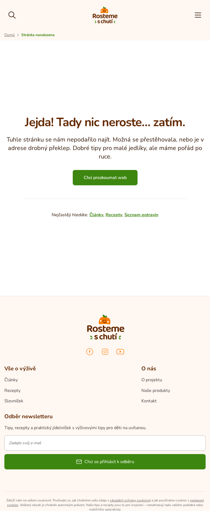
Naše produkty (155, 391)
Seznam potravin (141, 215)
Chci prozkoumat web (105, 178)
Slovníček (13, 401)
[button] (198, 15)
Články (96, 215)
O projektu (151, 380)
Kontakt (149, 401)
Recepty (114, 215)
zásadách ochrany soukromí (130, 500)
